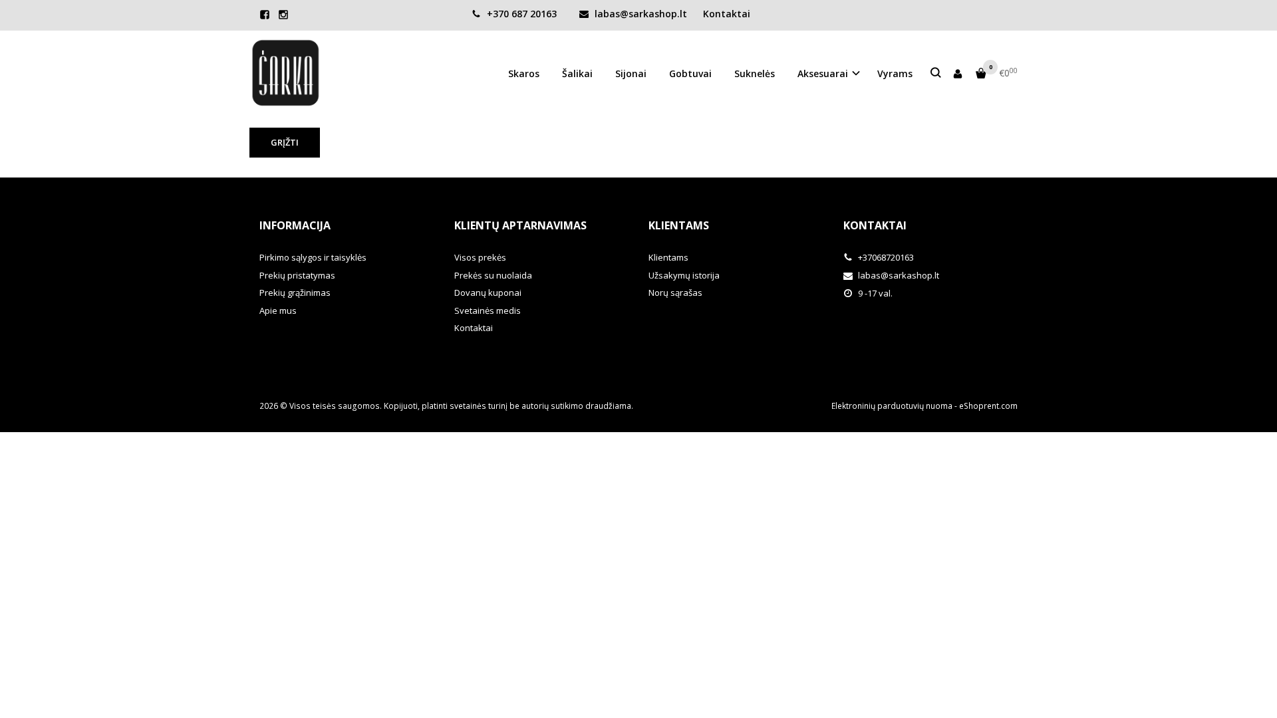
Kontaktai (726, 13)
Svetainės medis (487, 310)
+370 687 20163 (520, 13)
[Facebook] (264, 14)
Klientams (678, 225)
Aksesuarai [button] (822, 73)
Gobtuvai (690, 73)
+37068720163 (885, 257)
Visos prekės (480, 257)
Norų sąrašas (675, 293)
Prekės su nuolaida (493, 275)
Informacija (295, 225)
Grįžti (285, 142)
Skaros (523, 73)
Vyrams (895, 73)
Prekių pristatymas (297, 275)
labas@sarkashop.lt (639, 13)
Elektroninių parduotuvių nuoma (891, 406)
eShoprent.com (988, 406)
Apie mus (278, 310)
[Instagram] (283, 14)
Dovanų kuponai (487, 293)
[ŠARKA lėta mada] (285, 73)
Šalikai (577, 73)
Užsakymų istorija (684, 275)
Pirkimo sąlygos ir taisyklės (312, 257)
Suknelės (754, 73)
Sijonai (630, 73)
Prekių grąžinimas (295, 293)
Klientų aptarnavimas (520, 225)
